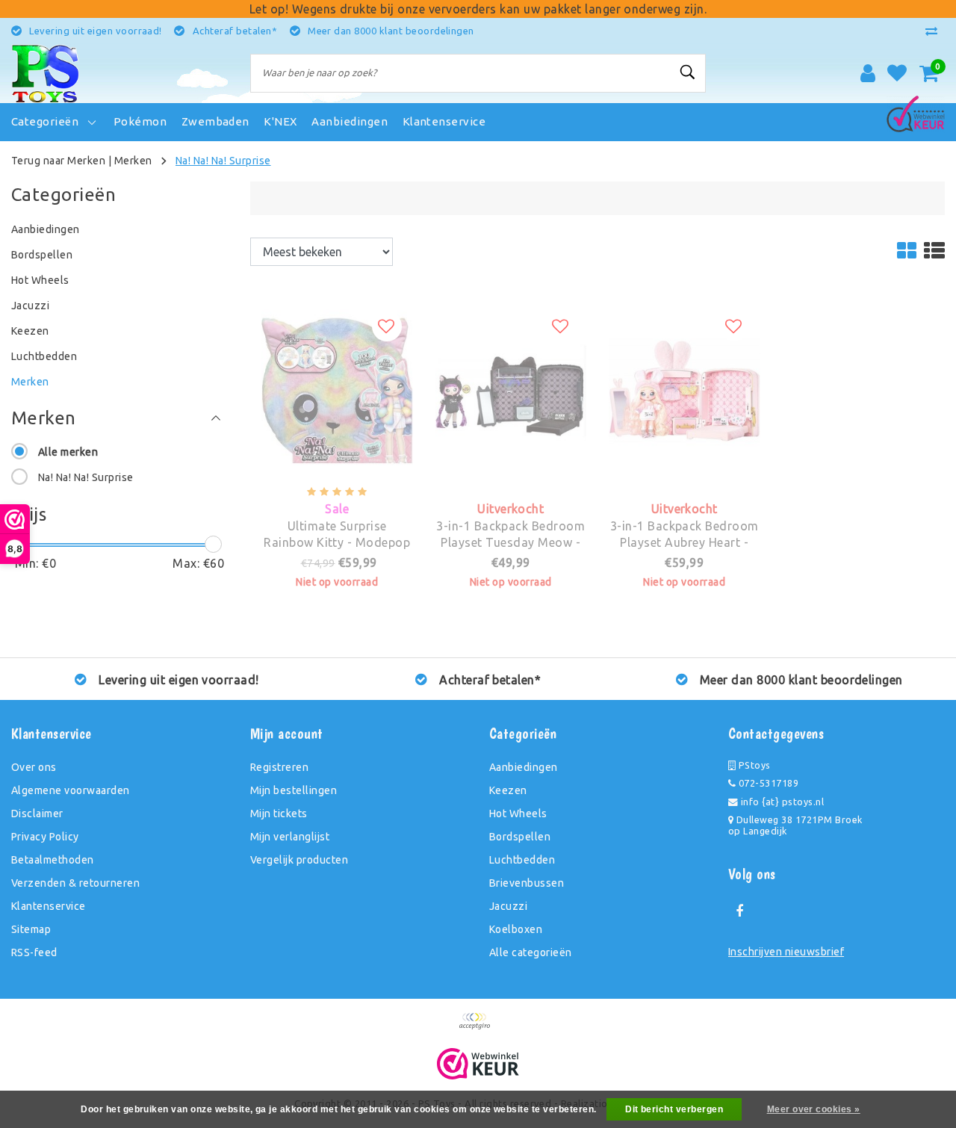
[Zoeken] (688, 72)
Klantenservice (48, 906)
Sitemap (31, 929)
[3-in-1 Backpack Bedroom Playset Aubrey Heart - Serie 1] (684, 309)
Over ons (34, 767)
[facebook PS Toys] (739, 911)
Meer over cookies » (813, 1109)
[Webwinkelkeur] (478, 1063)
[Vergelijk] (935, 30)
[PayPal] (478, 1028)
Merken (133, 161)
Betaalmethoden (52, 860)
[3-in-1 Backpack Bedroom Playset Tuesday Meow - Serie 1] (511, 309)
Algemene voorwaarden (70, 790)
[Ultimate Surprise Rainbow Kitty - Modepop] (337, 309)
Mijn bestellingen (293, 790)
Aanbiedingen (523, 767)
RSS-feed (34, 952)
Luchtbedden (522, 860)
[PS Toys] (45, 73)
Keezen (508, 790)
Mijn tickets (279, 813)
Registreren (279, 767)
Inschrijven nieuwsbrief (786, 952)
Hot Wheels (518, 813)
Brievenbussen (526, 883)
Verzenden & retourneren (75, 883)
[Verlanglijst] (897, 73)
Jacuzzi (508, 906)
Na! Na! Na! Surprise (223, 161)
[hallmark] (916, 110)
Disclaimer (37, 813)
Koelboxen (515, 929)
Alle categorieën (530, 952)
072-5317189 (767, 783)
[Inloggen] (867, 73)
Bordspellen (519, 837)
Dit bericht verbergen (674, 1109)
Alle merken (68, 452)
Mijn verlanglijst (289, 837)
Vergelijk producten (299, 860)
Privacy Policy (45, 837)
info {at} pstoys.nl (781, 801)
